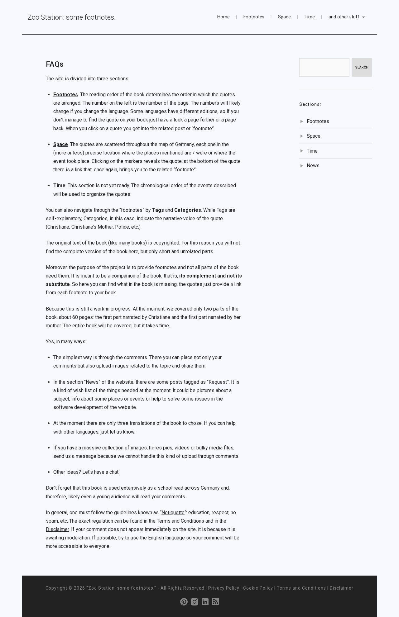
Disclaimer (57, 529)
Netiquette (173, 512)
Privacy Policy (223, 588)
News (313, 165)
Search (361, 67)
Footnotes (253, 17)
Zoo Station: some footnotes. (72, 17)
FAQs (55, 64)
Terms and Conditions (180, 521)
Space (284, 17)
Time (310, 17)
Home (223, 17)
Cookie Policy (258, 588)
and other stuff (344, 17)
